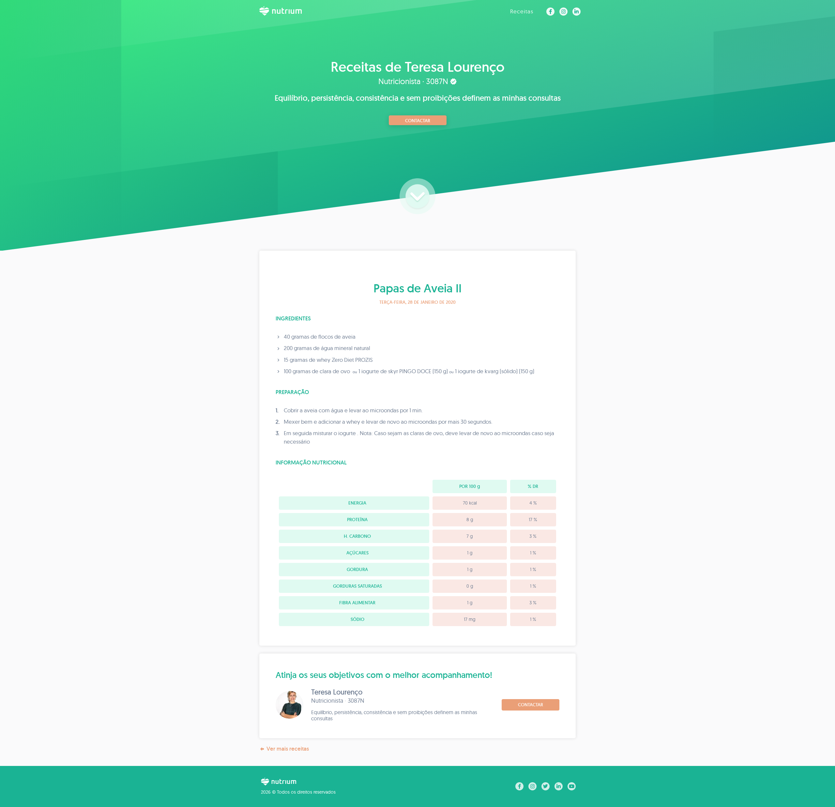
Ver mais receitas (287, 748)
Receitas (521, 11)
